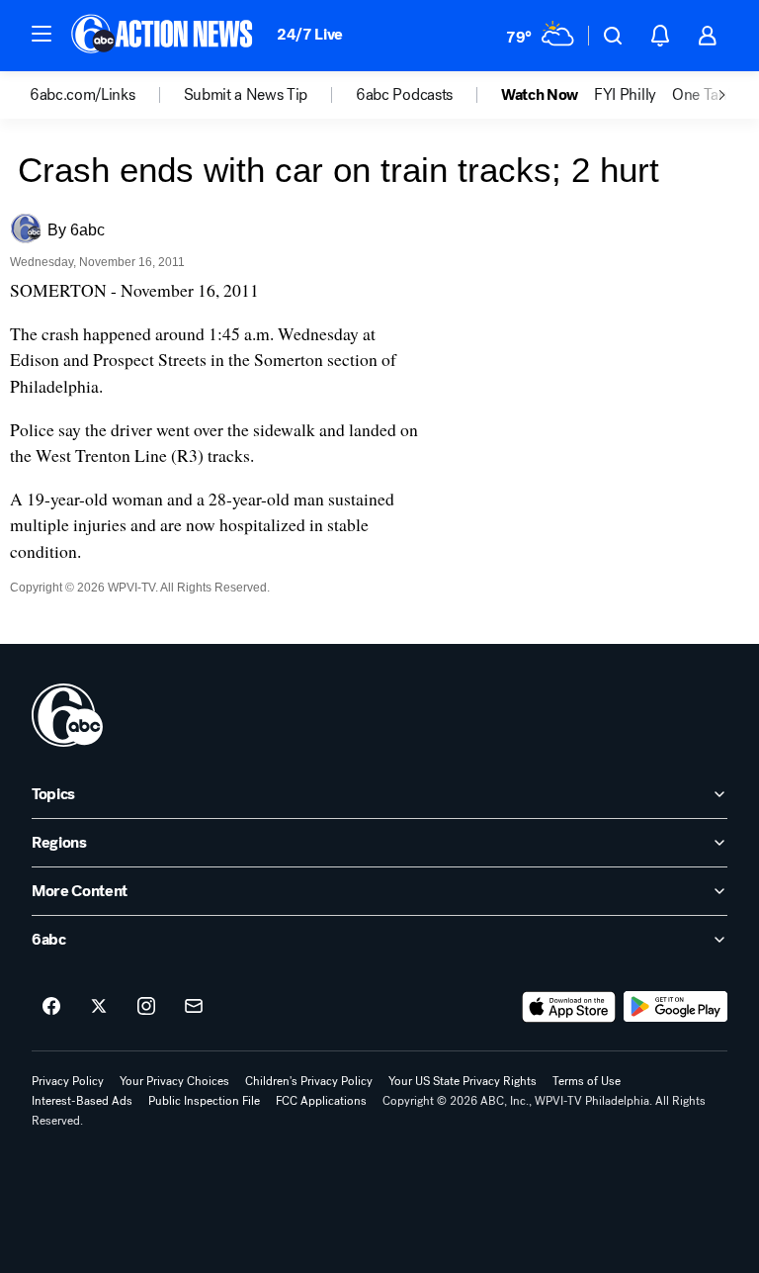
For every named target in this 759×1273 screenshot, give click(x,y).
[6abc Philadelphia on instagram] (146, 1007)
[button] (41, 33)
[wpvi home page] (67, 715)
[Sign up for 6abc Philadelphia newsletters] (193, 1007)
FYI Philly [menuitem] (625, 95)
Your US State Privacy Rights (462, 1081)
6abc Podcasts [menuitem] (404, 95)
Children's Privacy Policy (309, 1081)
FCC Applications (321, 1101)
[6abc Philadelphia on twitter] (99, 1007)
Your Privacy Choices (174, 1081)
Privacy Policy (68, 1081)
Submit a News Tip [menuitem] (246, 95)
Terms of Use (586, 1081)
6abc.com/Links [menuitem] (82, 95)
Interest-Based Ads (82, 1101)
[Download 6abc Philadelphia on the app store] (569, 1007)
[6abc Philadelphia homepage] (163, 35)
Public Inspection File (204, 1101)
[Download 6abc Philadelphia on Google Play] (675, 1007)
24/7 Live (310, 34)
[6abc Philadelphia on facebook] (51, 1007)
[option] (107, 95)
